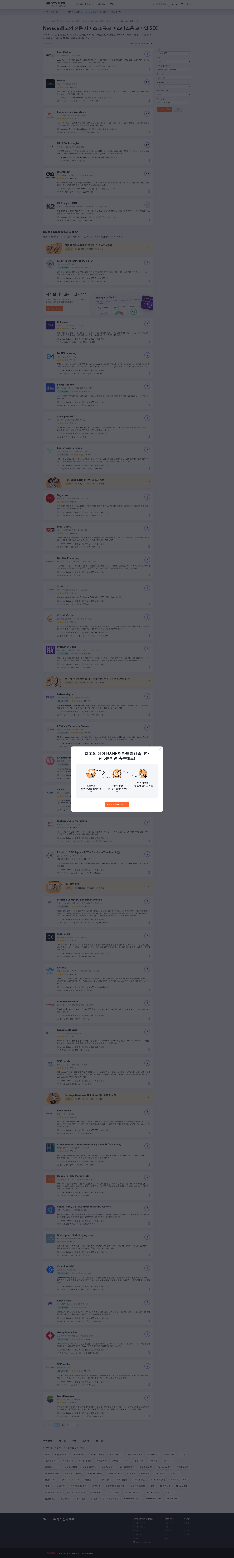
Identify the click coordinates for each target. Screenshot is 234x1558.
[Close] (160, 749)
